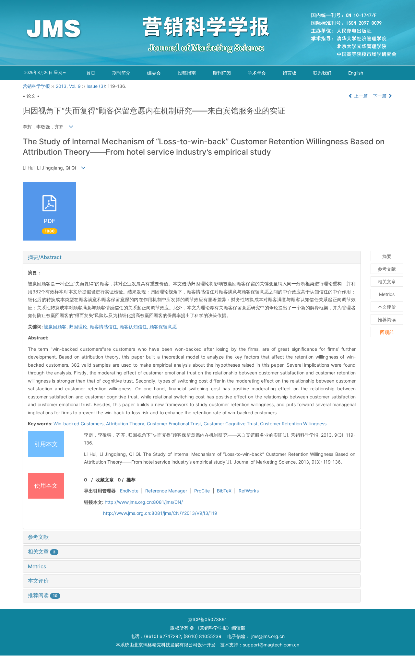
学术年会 (257, 73)
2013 (61, 86)
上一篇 (360, 96)
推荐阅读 (42, 595)
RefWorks (249, 490)
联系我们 (322, 73)
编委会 (154, 73)
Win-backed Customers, (79, 423)
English (355, 73)
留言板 (289, 73)
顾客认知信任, (134, 326)
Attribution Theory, (126, 423)
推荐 (131, 479)
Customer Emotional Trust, (175, 423)
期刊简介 (121, 73)
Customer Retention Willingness (293, 423)
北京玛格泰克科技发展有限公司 (165, 644)
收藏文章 (105, 479)
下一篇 (380, 96)
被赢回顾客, (56, 326)
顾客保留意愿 (163, 326)
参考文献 (38, 537)
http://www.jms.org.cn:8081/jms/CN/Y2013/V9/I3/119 (160, 513)
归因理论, (79, 326)
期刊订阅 (222, 73)
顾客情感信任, (105, 326)
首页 (90, 73)
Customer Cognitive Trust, (232, 423)
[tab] (192, 257)
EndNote (129, 490)
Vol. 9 (75, 86)
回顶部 (387, 332)
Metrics (37, 566)
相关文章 (41, 551)
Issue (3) (96, 86)
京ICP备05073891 (207, 619)
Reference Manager (166, 490)
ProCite (202, 490)
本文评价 (38, 580)
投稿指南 (187, 73)
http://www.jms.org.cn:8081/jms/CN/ (144, 502)
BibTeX (224, 490)
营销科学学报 (36, 86)
